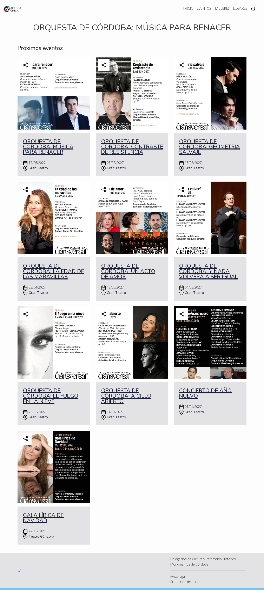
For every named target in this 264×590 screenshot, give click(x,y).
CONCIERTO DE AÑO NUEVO (205, 393)
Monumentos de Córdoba (189, 564)
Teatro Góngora (41, 536)
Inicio (188, 8)
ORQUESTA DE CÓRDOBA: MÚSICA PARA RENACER (48, 147)
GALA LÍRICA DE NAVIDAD (43, 518)
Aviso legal (177, 576)
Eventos (204, 8)
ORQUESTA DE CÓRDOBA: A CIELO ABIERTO (126, 396)
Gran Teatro (38, 168)
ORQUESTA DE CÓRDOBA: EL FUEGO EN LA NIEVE (50, 396)
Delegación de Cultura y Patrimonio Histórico (203, 559)
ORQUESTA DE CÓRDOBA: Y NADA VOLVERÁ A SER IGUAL (208, 271)
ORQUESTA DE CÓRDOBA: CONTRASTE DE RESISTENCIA (132, 147)
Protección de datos (185, 582)
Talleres (222, 8)
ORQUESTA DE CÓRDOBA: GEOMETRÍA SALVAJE (209, 147)
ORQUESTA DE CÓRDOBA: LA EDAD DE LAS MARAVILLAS (53, 271)
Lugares (240, 8)
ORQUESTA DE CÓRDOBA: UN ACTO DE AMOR (128, 271)
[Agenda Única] (12, 8)
